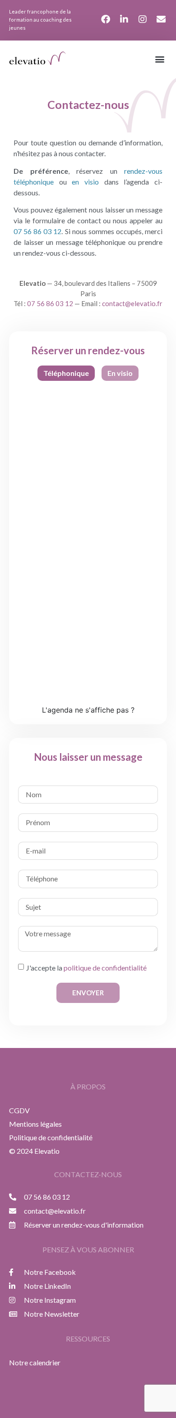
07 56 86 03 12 (50, 303)
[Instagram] (142, 19)
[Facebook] (105, 19)
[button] (159, 58)
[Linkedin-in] (124, 19)
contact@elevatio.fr (132, 303)
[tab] (66, 373)
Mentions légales (35, 1124)
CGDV (19, 1110)
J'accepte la (86, 967)
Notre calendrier (34, 1362)
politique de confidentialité (105, 967)
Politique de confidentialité (51, 1137)
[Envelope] (161, 19)
